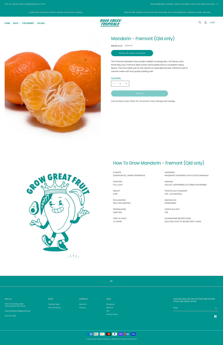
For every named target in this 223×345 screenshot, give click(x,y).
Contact (82, 307)
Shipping (110, 304)
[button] (16, 23)
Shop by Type (53, 304)
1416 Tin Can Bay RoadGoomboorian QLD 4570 (15, 305)
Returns (109, 307)
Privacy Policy (112, 314)
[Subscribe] (215, 308)
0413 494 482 (10, 316)
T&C (108, 311)
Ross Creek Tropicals (101, 339)
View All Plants (54, 307)
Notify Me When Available (132, 53)
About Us (83, 304)
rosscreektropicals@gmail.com (18, 311)
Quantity (116, 78)
